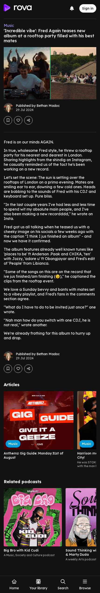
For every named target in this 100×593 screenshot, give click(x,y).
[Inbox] (71, 8)
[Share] (28, 120)
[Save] (8, 120)
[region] (50, 429)
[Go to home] (18, 8)
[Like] (18, 120)
